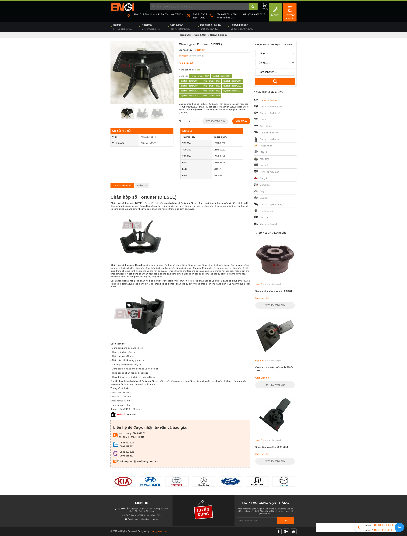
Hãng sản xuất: (186, 69)
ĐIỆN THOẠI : (129, 515)
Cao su (263, 119)
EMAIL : (131, 519)
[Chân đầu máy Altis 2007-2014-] (275, 435)
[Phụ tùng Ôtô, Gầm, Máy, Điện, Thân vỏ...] (122, 10)
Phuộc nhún (266, 145)
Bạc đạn (264, 198)
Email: (120, 461)
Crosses (187, 130)
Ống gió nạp (266, 126)
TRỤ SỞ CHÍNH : (124, 509)
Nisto (197, 69)
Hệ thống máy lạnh (269, 172)
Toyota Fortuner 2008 (232, 81)
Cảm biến (265, 185)
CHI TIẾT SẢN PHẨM (122, 185)
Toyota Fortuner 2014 (232, 91)
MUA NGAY (241, 121)
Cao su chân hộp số (270, 113)
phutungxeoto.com (158, 531)
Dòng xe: (183, 76)
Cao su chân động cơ (271, 106)
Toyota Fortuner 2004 (200, 76)
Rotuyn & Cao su (268, 100)
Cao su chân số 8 (269, 224)
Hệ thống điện (267, 211)
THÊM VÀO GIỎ (216, 121)
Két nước (264, 165)
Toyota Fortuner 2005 (221, 76)
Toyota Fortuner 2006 (189, 81)
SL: (180, 121)
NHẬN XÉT (142, 185)
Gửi (285, 520)
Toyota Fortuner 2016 (211, 96)
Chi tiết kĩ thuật (121, 130)
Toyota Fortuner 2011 (232, 86)
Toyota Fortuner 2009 (189, 86)
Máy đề (263, 152)
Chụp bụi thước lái (269, 132)
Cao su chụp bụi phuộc (271, 204)
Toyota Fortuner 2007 (211, 81)
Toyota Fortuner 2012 (189, 91)
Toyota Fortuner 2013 (211, 91)
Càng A (263, 178)
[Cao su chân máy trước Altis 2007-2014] (275, 355)
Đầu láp (264, 217)
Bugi (262, 191)
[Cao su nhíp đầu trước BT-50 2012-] (275, 279)
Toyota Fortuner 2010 (211, 86)
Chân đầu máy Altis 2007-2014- (272, 447)
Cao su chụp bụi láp (270, 139)
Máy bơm (264, 158)
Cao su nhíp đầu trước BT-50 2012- (274, 291)
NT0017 (199, 50)
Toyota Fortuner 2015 (189, 96)
